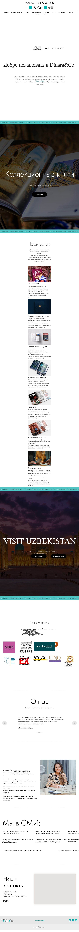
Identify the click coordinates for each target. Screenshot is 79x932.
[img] (39, 337)
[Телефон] (73, 916)
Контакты (37, 14)
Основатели (61, 12)
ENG (44, 14)
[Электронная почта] (76, 916)
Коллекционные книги (17, 12)
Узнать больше (39, 194)
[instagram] (7, 897)
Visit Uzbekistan (36, 12)
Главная (6, 12)
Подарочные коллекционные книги (37, 284)
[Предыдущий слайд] (4, 721)
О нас (54, 12)
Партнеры (46, 12)
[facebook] (4, 897)
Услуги (27, 12)
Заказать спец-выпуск (58, 556)
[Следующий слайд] (74, 721)
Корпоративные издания (38, 316)
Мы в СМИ (71, 12)
